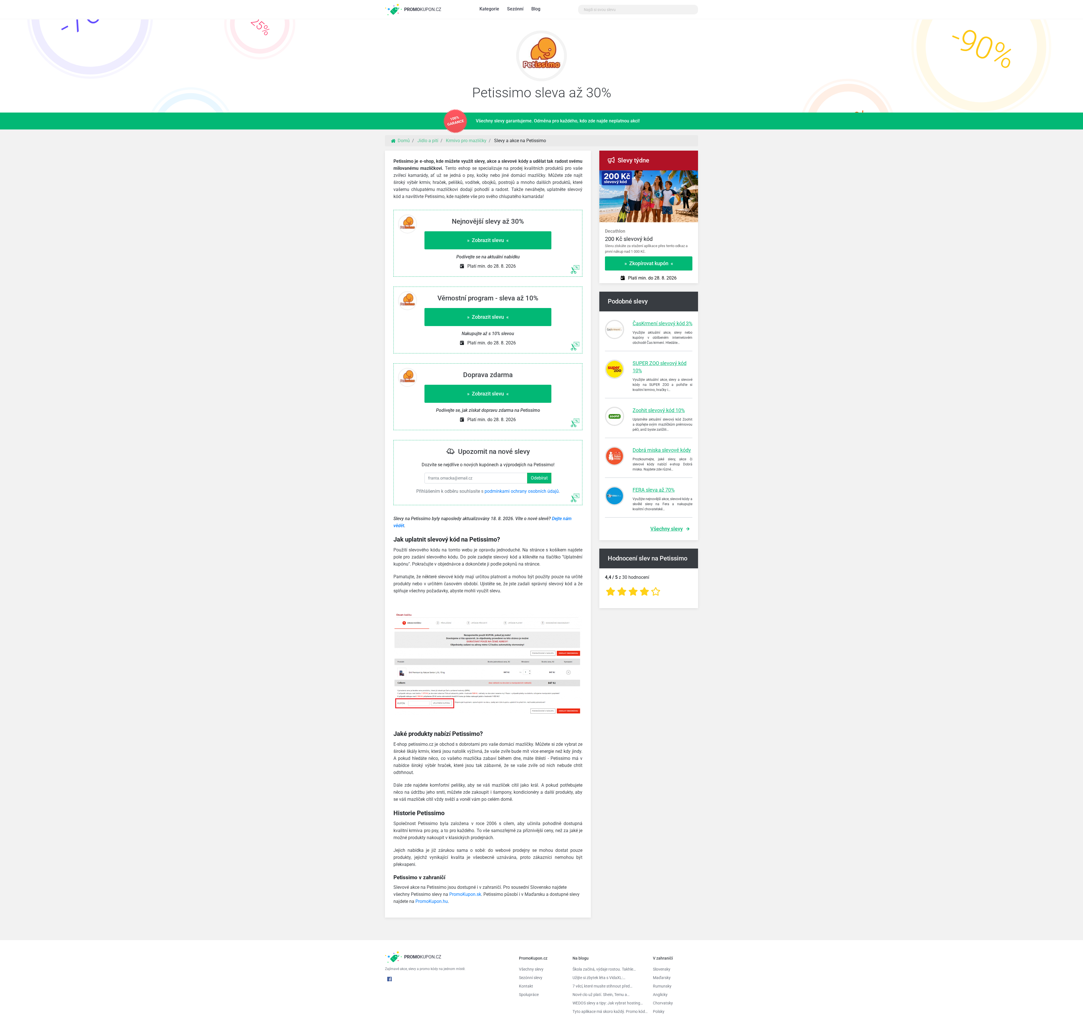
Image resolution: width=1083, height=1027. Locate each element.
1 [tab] (626, 176)
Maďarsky (662, 977)
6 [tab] (668, 176)
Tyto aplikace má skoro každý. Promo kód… (608, 1011)
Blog (535, 9)
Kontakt (526, 986)
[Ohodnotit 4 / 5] (644, 591)
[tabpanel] (648, 238)
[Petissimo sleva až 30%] (541, 57)
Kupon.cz (422, 9)
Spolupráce (529, 994)
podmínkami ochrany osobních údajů (522, 491)
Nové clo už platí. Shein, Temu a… (601, 994)
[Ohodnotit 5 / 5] (655, 591)
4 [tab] (651, 176)
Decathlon (615, 231)
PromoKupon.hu (431, 901)
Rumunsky (662, 986)
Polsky (658, 1011)
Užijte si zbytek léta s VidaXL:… (599, 977)
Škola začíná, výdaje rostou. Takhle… (604, 969)
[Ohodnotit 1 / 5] (610, 591)
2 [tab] (634, 176)
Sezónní (515, 9)
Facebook (389, 979)
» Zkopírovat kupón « (648, 263)
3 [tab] (643, 176)
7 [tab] (677, 176)
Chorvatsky (663, 1003)
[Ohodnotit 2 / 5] (622, 591)
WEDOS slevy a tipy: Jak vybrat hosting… (608, 1003)
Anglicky (660, 994)
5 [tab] (660, 176)
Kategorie (489, 9)
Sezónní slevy (530, 977)
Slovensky (661, 969)
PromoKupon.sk (465, 894)
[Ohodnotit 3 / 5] (633, 591)
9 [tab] (694, 176)
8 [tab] (685, 176)
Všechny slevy (666, 529)
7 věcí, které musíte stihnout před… (602, 986)
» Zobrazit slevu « (488, 240)
